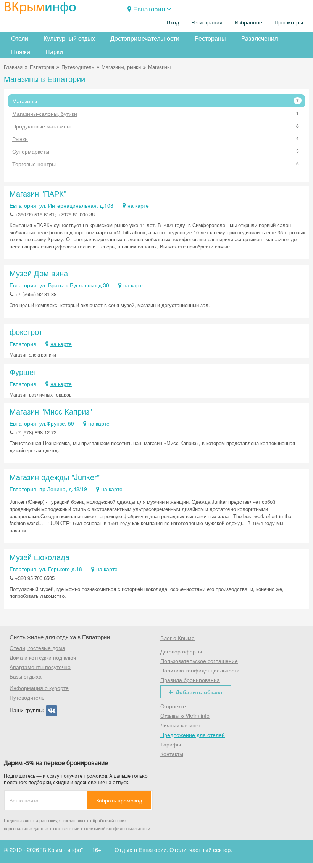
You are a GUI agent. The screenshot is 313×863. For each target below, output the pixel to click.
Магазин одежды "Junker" (55, 476)
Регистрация (207, 22)
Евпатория (149, 8)
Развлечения (259, 38)
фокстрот (26, 331)
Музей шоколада (39, 556)
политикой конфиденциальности (117, 829)
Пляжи (20, 51)
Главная (13, 66)
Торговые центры (155, 164)
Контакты (171, 753)
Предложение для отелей (192, 734)
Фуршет (23, 371)
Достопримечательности (144, 38)
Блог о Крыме (177, 638)
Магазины (155, 101)
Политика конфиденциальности (200, 670)
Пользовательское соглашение (199, 660)
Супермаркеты (155, 151)
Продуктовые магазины (155, 126)
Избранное (248, 22)
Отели (19, 38)
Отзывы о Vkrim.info (185, 715)
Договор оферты (181, 651)
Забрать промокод (119, 800)
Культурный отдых (69, 38)
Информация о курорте (39, 688)
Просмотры (288, 22)
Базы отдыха (26, 676)
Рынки (155, 138)
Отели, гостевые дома (37, 648)
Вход (173, 22)
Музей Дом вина (39, 273)
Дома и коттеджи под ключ (43, 657)
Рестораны (210, 38)
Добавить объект (199, 692)
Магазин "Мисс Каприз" (51, 411)
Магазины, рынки (121, 66)
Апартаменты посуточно (40, 667)
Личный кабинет (180, 725)
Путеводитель (77, 66)
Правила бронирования (190, 680)
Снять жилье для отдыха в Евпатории (60, 637)
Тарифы (170, 744)
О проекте (173, 706)
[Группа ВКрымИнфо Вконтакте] (51, 710)
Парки (54, 51)
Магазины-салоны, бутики (155, 113)
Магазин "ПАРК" (38, 193)
